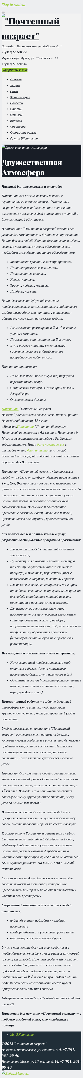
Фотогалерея (20, 97)
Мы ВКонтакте (22, 1034)
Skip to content (14, 5)
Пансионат (10, 409)
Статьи (16, 109)
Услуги (15, 85)
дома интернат (38, 450)
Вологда (16, 120)
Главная (15, 79)
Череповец (18, 126)
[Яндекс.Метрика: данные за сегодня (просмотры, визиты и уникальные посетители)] (15, 1073)
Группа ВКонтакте (24, 138)
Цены (14, 91)
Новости (16, 103)
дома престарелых (50, 444)
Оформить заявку (14, 70)
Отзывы (16, 114)
